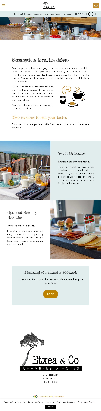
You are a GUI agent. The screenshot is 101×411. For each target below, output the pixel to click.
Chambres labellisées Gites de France (50, 397)
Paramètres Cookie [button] (86, 402)
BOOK (50, 294)
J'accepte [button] (50, 407)
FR (76, 14)
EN (80, 14)
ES (84, 14)
